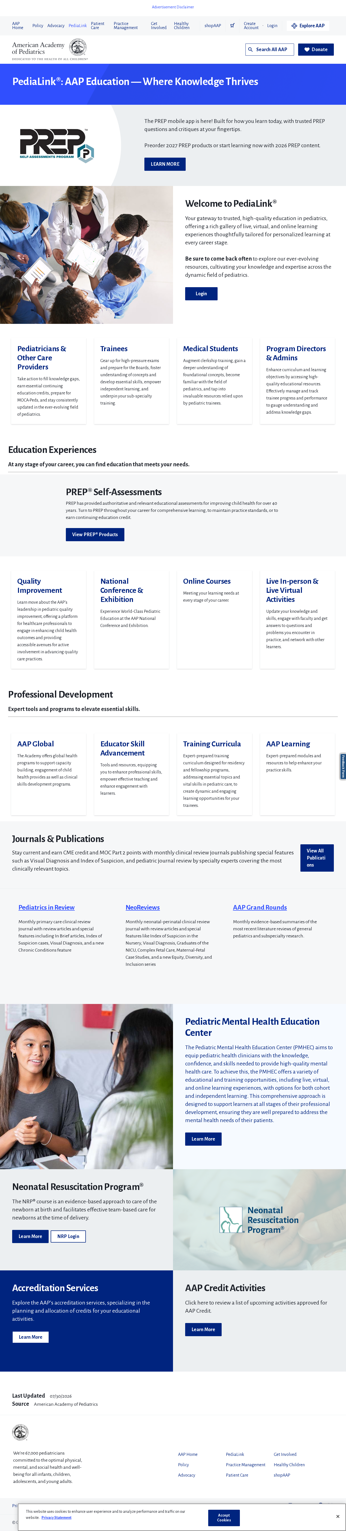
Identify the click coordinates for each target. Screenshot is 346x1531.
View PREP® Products (95, 534)
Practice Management (126, 26)
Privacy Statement (56, 1518)
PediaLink (78, 26)
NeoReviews (143, 907)
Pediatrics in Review (46, 907)
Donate (320, 49)
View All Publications (316, 858)
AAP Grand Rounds (260, 907)
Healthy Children (181, 26)
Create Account (251, 26)
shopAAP (213, 26)
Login (272, 26)
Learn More (203, 1139)
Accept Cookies (224, 1517)
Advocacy (56, 26)
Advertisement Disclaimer (173, 7)
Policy (37, 26)
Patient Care (97, 26)
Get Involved (159, 26)
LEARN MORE (165, 164)
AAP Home (17, 26)
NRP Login (68, 1236)
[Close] (337, 1516)
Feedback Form (343, 766)
